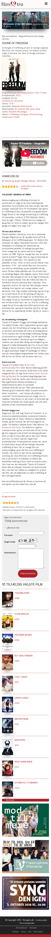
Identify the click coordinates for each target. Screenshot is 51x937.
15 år (11, 103)
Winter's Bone (21, 719)
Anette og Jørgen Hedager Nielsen (20, 181)
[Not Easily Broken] (7, 656)
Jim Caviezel (19, 109)
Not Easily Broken (23, 656)
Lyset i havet (21, 677)
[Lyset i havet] (7, 677)
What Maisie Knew (23, 762)
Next (46, 19)
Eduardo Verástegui (18, 111)
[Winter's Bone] (7, 719)
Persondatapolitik (27, 923)
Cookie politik (41, 920)
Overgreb (24, 114)
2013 (16, 767)
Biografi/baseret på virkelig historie (18, 93)
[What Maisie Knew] (7, 762)
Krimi (37, 93)
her (40, 356)
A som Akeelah (21, 614)
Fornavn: (8, 535)
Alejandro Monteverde (22, 106)
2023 (18, 95)
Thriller (43, 93)
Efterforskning (35, 114)
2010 (16, 724)
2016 (16, 682)
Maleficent (20, 740)
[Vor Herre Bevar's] (7, 635)
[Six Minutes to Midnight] (7, 782)
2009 (16, 661)
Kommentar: (10, 552)
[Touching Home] (7, 593)
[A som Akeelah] (7, 614)
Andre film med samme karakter (31, 187)
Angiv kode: (10, 542)
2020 (16, 788)
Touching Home (21, 593)
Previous (5, 19)
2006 (16, 619)
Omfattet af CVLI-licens (12, 101)
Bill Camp (30, 109)
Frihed (16, 117)
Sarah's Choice (21, 698)
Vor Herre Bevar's (23, 635)
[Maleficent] (7, 740)
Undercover (8, 117)
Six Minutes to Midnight (26, 782)
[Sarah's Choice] (7, 698)
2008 (16, 598)
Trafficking (14, 114)
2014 (16, 745)
